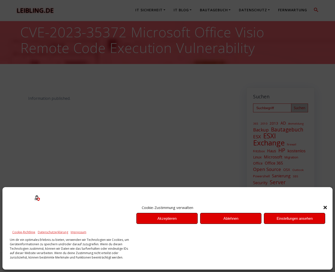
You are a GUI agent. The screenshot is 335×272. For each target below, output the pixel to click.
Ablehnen (230, 218)
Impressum (78, 232)
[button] (325, 207)
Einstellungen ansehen (295, 218)
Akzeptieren (167, 218)
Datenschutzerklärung (53, 232)
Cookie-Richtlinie (23, 232)
